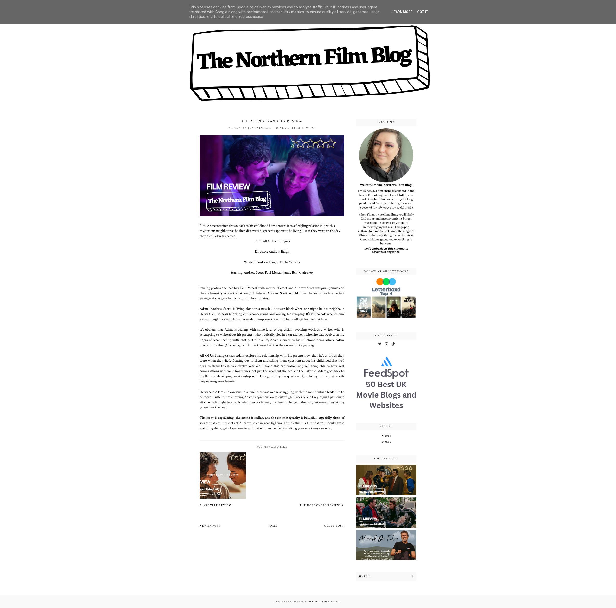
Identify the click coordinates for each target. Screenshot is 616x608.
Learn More (402, 12)
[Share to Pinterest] (326, 440)
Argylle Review (217, 505)
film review (303, 128)
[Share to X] (310, 440)
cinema (283, 128)
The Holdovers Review (320, 505)
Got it (422, 12)
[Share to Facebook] (318, 440)
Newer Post (210, 526)
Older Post (334, 526)
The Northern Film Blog (301, 601)
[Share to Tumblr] (334, 440)
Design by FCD (330, 601)
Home (272, 526)
